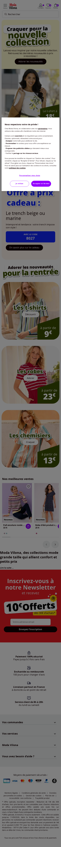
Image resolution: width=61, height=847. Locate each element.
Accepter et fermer (41, 183)
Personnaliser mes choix (29, 175)
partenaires (42, 128)
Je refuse (19, 183)
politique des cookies (17, 168)
